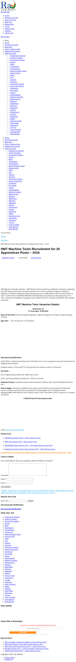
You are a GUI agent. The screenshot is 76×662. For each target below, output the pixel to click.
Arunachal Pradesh (16, 155)
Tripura (11, 222)
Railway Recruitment (12, 51)
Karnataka (12, 185)
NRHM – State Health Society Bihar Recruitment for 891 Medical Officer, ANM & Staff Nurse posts (38, 491)
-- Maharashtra (14, 99)
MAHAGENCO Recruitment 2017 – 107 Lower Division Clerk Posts (29, 445)
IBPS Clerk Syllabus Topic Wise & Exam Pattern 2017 (24, 644)
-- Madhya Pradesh (16, 97)
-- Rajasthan (13, 116)
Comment (4, 475)
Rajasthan (12, 212)
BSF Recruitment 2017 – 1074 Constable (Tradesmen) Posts (26, 649)
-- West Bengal (14, 134)
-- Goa (11, 77)
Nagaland (12, 203)
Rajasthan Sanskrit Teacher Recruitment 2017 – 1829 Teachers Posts (30, 449)
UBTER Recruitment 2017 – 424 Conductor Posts (23, 438)
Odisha (11, 205)
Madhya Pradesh (15, 192)
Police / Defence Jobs (12, 49)
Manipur (12, 196)
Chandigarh (13, 162)
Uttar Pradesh (14, 225)
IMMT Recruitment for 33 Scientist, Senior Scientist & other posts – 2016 (27, 493)
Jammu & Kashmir (15, 181)
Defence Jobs (9, 29)
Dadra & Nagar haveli (17, 166)
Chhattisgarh (13, 164)
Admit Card (9, 33)
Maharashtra (13, 194)
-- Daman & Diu (14, 73)
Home (7, 16)
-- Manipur (13, 101)
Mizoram (12, 201)
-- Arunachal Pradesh (17, 60)
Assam (11, 157)
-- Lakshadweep (15, 95)
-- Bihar (11, 64)
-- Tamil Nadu (14, 123)
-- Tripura (12, 127)
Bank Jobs (8, 22)
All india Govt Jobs (11, 18)
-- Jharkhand (13, 88)
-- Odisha (12, 110)
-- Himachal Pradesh (16, 84)
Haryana (12, 177)
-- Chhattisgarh (14, 69)
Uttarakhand (13, 227)
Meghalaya (13, 198)
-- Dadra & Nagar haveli (17, 71)
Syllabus (8, 31)
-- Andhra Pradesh (16, 58)
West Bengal (13, 229)
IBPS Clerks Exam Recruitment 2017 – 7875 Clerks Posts (25, 646)
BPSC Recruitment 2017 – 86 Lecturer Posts (21, 442)
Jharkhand (12, 183)
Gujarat (11, 175)
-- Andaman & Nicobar (17, 56)
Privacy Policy (10, 576)
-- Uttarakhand (14, 132)
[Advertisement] (38, 272)
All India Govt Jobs (11, 45)
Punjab (11, 209)
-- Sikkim (12, 119)
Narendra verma (8, 258)
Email (3, 483)
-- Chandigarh (14, 66)
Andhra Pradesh (15, 153)
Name (4, 479)
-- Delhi (11, 75)
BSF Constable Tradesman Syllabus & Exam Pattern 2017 (26, 642)
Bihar (11, 159)
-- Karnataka (13, 90)
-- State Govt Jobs (15, 121)
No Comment (36, 258)
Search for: (5, 501)
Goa (10, 172)
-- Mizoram (13, 106)
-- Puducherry (14, 112)
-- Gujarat (12, 80)
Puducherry (13, 207)
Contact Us (9, 532)
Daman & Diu (14, 168)
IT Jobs (7, 26)
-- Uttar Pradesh (15, 130)
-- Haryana (13, 82)
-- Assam (12, 62)
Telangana (12, 220)
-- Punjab (12, 114)
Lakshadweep (14, 190)
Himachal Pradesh (15, 179)
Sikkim (11, 214)
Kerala (11, 188)
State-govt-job (18, 430)
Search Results (10, 584)
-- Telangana (13, 125)
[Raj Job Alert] (8, 10)
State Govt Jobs (10, 20)
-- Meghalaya (14, 103)
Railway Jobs (9, 24)
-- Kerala (12, 93)
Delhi (11, 170)
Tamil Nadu (13, 218)
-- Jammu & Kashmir (16, 86)
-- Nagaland (13, 108)
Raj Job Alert (5, 12)
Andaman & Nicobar (16, 151)
